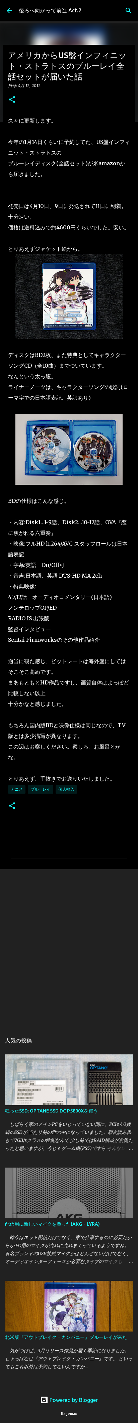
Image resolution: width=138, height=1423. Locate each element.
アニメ (17, 789)
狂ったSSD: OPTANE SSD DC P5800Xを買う (51, 1110)
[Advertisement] (69, 948)
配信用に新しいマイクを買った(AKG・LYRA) (52, 1224)
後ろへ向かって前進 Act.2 (50, 10)
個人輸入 (66, 789)
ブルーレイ (40, 789)
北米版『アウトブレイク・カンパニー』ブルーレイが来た (66, 1337)
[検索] (129, 11)
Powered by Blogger (73, 1400)
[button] (12, 100)
